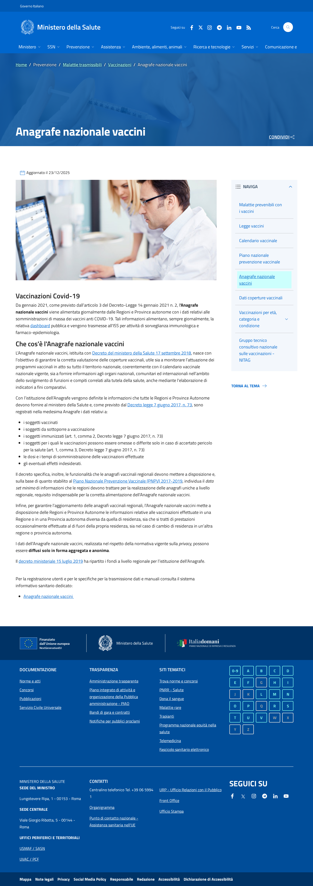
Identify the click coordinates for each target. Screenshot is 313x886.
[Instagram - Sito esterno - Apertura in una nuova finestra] (207, 27)
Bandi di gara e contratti (109, 712)
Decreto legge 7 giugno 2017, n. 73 (159, 404)
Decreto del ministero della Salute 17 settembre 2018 (141, 353)
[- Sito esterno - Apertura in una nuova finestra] (286, 796)
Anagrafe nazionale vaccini (48, 596)
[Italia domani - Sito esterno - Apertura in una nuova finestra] (209, 643)
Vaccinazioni (119, 64)
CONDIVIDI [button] (279, 137)
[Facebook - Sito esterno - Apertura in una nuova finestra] (190, 27)
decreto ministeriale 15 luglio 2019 (51, 561)
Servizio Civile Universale (40, 707)
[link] (21, 305)
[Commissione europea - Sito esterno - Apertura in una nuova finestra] (45, 643)
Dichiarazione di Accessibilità (208, 879)
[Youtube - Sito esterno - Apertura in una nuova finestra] (237, 27)
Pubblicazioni (30, 699)
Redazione (146, 879)
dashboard (40, 325)
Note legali (44, 879)
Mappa (25, 879)
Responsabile (121, 879)
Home (21, 64)
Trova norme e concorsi (178, 681)
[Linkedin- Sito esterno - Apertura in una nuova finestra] (275, 796)
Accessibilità (169, 879)
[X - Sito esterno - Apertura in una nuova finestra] (201, 27)
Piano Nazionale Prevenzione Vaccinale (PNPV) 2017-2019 (127, 481)
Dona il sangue (171, 699)
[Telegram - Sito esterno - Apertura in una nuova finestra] (265, 796)
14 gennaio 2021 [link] (153, 305)
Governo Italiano (32, 6)
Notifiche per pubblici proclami (114, 721)
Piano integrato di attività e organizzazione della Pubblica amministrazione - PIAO (113, 696)
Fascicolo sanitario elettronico (184, 749)
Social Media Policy (90, 879)
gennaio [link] (30, 305)
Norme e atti (30, 681)
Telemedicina (170, 741)
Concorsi (27, 690)
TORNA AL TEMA (245, 386)
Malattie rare (170, 707)
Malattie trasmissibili (82, 64)
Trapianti (166, 716)
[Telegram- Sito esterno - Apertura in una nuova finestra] (217, 27)
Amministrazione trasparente (113, 681)
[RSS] (247, 27)
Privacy (63, 879)
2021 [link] (42, 305)
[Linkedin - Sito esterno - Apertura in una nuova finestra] (227, 27)
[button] (288, 27)
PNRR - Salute (171, 690)
